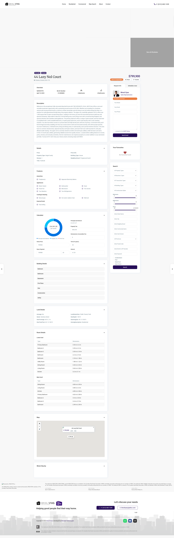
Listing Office (134, 488)
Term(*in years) (75, 241)
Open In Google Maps (116, 79)
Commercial (82, 4)
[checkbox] (113, 131)
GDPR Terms (126, 131)
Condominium (118, 257)
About (101, 4)
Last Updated (48, 488)
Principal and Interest (76, 220)
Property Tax (74, 226)
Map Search (92, 4)
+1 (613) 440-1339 (162, 4)
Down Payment (40, 249)
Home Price (40, 241)
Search (125, 267)
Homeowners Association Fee (78, 234)
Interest (73, 249)
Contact (108, 4)
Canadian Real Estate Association (9, 488)
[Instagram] (135, 521)
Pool (116, 260)
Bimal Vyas (125, 92)
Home (64, 4)
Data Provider (91, 488)
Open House (118, 264)
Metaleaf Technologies (67, 521)
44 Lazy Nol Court (77, 428)
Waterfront (118, 262)
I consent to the (122, 131)
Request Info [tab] (117, 85)
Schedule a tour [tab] (132, 85)
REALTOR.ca (7, 486)
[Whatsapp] (125, 521)
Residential (72, 4)
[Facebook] (130, 521)
